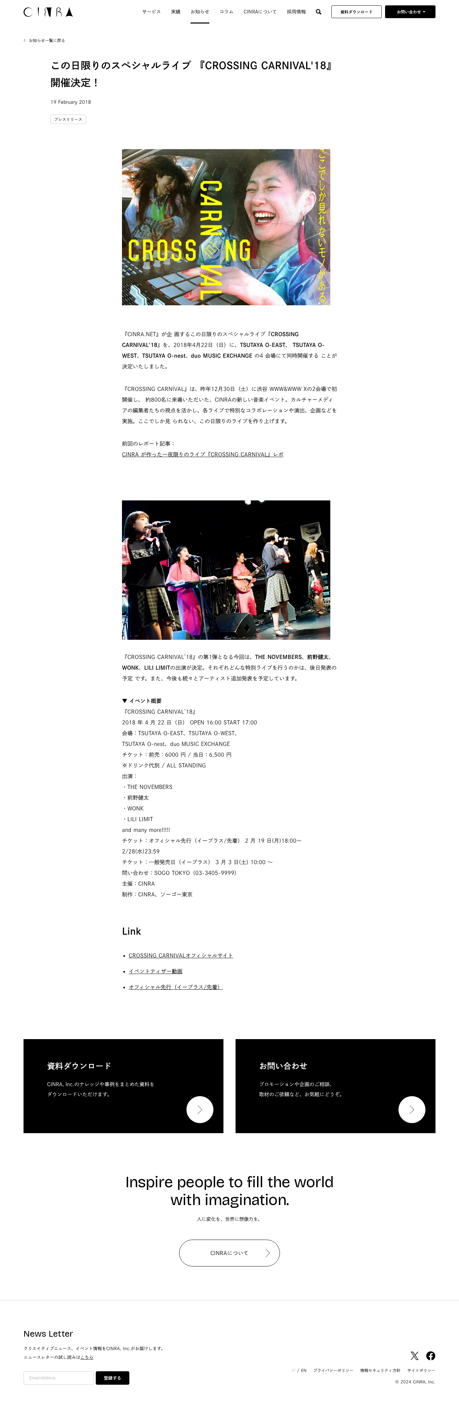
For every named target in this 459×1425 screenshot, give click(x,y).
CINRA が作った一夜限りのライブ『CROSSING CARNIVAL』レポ (203, 454)
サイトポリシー (421, 1370)
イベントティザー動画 (155, 971)
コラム (226, 11)
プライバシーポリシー (333, 1370)
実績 (175, 11)
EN (303, 1370)
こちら (86, 1357)
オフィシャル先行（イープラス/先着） (176, 987)
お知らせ (200, 11)
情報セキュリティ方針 (380, 1370)
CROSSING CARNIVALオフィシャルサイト (181, 955)
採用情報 (296, 11)
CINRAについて (260, 11)
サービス (151, 11)
